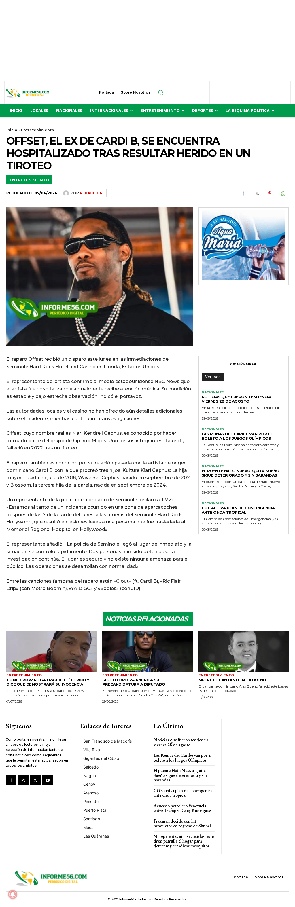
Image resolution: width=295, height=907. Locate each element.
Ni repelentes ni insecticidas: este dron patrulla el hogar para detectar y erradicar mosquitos (184, 841)
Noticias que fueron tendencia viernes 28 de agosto (236, 398)
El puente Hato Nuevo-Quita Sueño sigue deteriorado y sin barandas (240, 472)
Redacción (91, 193)
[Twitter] (256, 193)
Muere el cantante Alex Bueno (232, 680)
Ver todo (213, 377)
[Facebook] (243, 193)
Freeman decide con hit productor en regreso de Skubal (182, 823)
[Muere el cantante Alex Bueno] (243, 651)
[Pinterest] (269, 193)
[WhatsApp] (283, 193)
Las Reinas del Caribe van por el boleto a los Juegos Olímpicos (237, 436)
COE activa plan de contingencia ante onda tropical (238, 510)
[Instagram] (23, 780)
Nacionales (213, 392)
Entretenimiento (37, 130)
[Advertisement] (147, 40)
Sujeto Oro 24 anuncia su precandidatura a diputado (133, 682)
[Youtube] (47, 780)
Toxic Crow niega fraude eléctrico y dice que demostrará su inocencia (47, 682)
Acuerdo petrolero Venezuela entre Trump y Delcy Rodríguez (182, 808)
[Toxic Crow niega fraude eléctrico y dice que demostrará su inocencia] (51, 651)
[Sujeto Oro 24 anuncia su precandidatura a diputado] (147, 651)
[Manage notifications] (12, 894)
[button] (160, 92)
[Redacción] (67, 193)
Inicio (11, 130)
